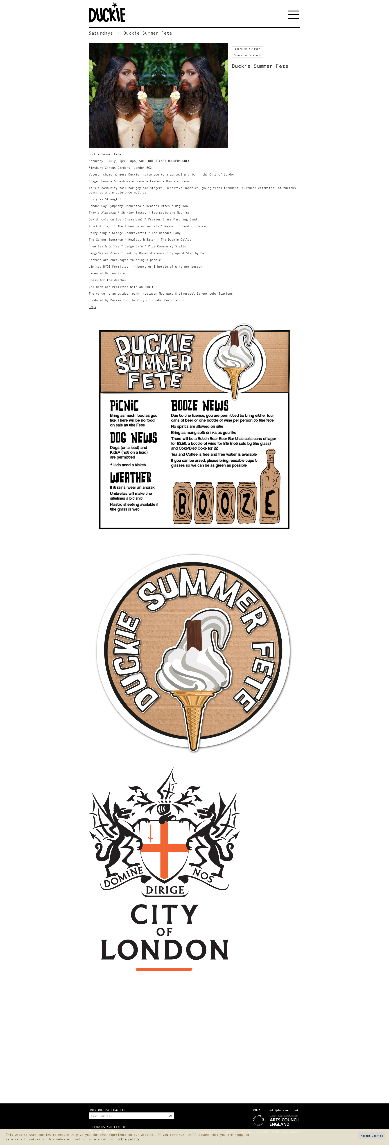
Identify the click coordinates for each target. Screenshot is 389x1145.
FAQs (92, 307)
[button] (371, 1135)
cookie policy (127, 1139)
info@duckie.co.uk (283, 1110)
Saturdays (101, 33)
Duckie (110, 12)
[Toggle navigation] (294, 14)
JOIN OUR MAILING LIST (108, 1110)
